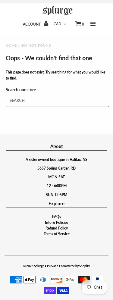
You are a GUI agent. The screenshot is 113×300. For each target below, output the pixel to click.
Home (11, 45)
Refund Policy (57, 228)
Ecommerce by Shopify (74, 266)
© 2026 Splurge (33, 266)
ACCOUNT (32, 24)
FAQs (56, 216)
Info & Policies (56, 222)
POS (50, 266)
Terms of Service (57, 234)
